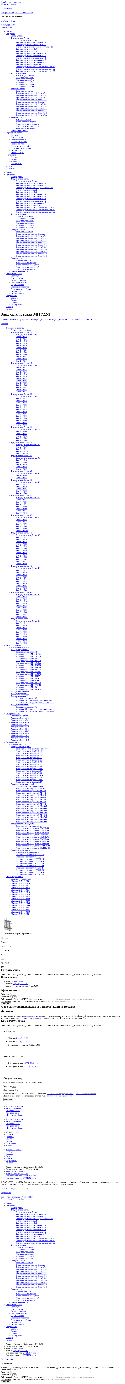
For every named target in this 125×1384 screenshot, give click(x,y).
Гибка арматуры (17, 153)
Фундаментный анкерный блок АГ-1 (31, 100)
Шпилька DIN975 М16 (20, 890)
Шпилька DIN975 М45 (20, 910)
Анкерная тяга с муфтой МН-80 (29, 760)
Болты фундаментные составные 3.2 (31, 56)
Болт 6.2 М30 (21, 610)
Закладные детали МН (25, 78)
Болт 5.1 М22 (21, 544)
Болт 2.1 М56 (21, 420)
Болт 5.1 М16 (21, 539)
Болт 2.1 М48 (21, 418)
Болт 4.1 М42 (21, 491)
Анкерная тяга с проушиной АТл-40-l (31, 806)
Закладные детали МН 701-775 (83, 319)
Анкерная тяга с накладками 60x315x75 (32, 833)
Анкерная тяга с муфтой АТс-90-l (29, 782)
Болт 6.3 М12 (21, 623)
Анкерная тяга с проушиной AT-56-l (31, 793)
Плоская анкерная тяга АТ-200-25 (30, 868)
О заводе (9, 166)
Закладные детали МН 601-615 (28, 678)
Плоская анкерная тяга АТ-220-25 (30, 870)
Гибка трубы (16, 150)
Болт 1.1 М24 (21, 350)
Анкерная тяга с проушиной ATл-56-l (31, 810)
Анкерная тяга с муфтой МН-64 (29, 755)
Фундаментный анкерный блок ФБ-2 (31, 113)
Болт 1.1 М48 (21, 359)
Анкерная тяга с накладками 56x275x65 (32, 830)
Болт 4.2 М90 (21, 509)
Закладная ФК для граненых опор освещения (34, 700)
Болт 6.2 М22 (21, 606)
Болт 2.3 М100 (22, 447)
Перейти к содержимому (11, 2)
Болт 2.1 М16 (21, 401)
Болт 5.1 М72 (21, 561)
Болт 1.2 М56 (21, 392)
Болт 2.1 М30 (21, 412)
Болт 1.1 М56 (21, 361)
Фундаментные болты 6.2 (21, 592)
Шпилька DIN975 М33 (20, 901)
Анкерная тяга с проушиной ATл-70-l (31, 817)
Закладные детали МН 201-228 (28, 656)
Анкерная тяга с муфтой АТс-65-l (29, 775)
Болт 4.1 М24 (21, 484)
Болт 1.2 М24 (21, 381)
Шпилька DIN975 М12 (20, 885)
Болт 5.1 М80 (21, 564)
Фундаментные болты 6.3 (21, 619)
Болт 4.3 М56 (21, 520)
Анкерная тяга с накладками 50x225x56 (32, 828)
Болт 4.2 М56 (21, 500)
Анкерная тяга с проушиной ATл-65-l (31, 815)
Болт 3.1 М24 (21, 460)
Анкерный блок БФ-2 (20, 731)
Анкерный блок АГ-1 (20, 725)
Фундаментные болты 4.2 (21, 495)
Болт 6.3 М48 (21, 643)
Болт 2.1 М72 (21, 425)
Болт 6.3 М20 (21, 630)
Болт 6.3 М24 (21, 634)
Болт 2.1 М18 (21, 403)
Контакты (10, 168)
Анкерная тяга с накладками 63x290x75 (32, 835)
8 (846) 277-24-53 (8, 25)
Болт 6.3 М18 (21, 628)
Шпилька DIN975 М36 (20, 903)
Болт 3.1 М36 (21, 464)
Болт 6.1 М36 (21, 586)
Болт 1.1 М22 (21, 348)
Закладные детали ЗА (25, 82)
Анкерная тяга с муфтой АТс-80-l (29, 780)
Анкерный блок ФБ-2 (20, 738)
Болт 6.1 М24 (21, 581)
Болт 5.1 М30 (21, 548)
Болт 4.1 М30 (21, 486)
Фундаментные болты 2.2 (21, 427)
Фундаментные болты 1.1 (21, 332)
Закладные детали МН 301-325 (28, 658)
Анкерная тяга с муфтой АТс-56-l (29, 771)
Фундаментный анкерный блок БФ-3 (31, 109)
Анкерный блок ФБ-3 (20, 740)
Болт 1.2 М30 (21, 383)
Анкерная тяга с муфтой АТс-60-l (29, 773)
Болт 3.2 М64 (21, 478)
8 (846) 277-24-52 (8, 21)
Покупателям (11, 155)
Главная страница (8, 319)
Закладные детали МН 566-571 (28, 676)
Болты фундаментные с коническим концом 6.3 (35, 71)
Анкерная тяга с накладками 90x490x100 (33, 848)
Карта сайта (6, 1193)
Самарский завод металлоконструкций (17, 13)
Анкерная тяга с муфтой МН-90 (29, 762)
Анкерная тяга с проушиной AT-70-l (31, 799)
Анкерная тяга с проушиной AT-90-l (31, 804)
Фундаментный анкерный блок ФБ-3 (31, 115)
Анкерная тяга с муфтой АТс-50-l (29, 769)
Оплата (14, 159)
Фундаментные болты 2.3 (21, 442)
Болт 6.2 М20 (21, 603)
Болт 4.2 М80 (21, 506)
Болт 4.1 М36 (21, 489)
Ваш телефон (6, 997)
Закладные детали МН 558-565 (28, 674)
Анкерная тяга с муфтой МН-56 (29, 753)
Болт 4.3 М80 (21, 526)
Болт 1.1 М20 (21, 345)
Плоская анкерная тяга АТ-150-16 (30, 859)
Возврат (14, 161)
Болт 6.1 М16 (21, 572)
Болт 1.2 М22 (21, 378)
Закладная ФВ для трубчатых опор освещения (35, 711)
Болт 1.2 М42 (21, 387)
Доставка (14, 157)
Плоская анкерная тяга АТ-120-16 (30, 857)
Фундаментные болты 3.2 (21, 471)
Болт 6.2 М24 (21, 608)
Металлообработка (13, 1132)
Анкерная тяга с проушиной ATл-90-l (31, 822)
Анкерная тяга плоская (25, 128)
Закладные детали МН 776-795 (28, 685)
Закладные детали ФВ (25, 86)
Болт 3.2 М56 (21, 475)
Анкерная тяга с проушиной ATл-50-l (31, 808)
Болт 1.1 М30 (21, 352)
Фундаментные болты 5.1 (21, 533)
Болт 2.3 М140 (22, 453)
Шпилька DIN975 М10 (20, 883)
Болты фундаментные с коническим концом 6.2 (35, 69)
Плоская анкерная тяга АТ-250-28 (30, 872)
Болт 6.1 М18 (21, 575)
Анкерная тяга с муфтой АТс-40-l (29, 766)
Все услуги (15, 135)
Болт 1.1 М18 (21, 343)
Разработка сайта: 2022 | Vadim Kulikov (17, 1197)
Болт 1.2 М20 (21, 376)
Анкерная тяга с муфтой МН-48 (29, 751)
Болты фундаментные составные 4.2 (31, 60)
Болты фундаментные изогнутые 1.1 (31, 42)
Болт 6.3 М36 (21, 639)
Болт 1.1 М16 (21, 341)
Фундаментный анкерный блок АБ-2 (31, 95)
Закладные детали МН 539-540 (28, 667)
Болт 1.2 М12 (21, 367)
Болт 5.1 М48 (21, 555)
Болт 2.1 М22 (21, 407)
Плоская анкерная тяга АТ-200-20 (30, 866)
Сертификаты (16, 164)
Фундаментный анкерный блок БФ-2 (31, 106)
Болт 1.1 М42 (21, 356)
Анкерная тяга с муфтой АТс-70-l (29, 777)
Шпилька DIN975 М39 (20, 905)
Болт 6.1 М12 (21, 570)
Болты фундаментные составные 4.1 (31, 58)
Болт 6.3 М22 (21, 632)
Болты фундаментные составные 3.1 (31, 53)
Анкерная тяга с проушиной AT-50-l (31, 791)
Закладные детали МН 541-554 (28, 669)
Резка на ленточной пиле (21, 148)
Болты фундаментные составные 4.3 (31, 62)
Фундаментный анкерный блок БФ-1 (31, 104)
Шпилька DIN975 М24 (20, 896)
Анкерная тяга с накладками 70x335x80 (32, 839)
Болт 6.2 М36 (21, 612)
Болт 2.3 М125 (22, 451)
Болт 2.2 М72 (21, 436)
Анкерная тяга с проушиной (27, 126)
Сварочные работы (19, 142)
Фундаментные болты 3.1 (21, 456)
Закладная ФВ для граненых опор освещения (34, 709)
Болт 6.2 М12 (21, 597)
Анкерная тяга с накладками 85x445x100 (33, 846)
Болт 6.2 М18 (21, 601)
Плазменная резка (18, 139)
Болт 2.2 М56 (21, 431)
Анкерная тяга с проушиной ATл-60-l (31, 813)
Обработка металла (14, 133)
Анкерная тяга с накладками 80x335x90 (32, 844)
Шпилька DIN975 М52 (20, 914)
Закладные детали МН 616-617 (28, 680)
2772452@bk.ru (31, 1066)
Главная (9, 31)
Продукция (10, 34)
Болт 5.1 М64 (21, 559)
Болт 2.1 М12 (21, 398)
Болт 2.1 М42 (21, 416)
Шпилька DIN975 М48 (20, 912)
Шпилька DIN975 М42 (20, 907)
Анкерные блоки (18, 89)
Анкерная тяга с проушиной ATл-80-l (31, 819)
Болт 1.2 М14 (21, 370)
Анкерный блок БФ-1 (20, 729)
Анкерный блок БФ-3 (20, 733)
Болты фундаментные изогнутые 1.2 (31, 45)
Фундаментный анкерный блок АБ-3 (31, 97)
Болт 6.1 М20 (21, 577)
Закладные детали (18, 73)
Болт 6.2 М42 (21, 614)
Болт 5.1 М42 (21, 553)
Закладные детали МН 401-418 (28, 661)
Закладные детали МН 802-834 (28, 689)
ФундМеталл (6, 8)
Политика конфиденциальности (14, 1188)
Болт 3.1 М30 (21, 462)
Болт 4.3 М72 (21, 524)
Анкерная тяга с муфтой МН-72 (29, 758)
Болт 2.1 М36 (21, 414)
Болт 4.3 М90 (21, 528)
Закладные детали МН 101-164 (28, 654)
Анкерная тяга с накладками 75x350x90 (32, 841)
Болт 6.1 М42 (21, 588)
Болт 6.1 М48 (21, 590)
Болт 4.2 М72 (21, 504)
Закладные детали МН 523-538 (28, 665)
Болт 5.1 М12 (21, 537)
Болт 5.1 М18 (21, 542)
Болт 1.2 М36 (21, 385)
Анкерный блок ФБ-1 (20, 736)
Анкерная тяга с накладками (27, 124)
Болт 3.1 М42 (21, 467)
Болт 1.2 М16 (21, 372)
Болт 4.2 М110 (21, 511)
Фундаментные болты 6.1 (21, 566)
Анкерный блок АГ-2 (20, 727)
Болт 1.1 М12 (21, 337)
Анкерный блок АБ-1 (20, 718)
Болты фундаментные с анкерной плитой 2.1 (34, 47)
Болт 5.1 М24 (21, 546)
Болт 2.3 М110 (21, 449)
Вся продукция (17, 36)
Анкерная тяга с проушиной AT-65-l (31, 797)
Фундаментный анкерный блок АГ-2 (31, 102)
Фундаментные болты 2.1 (21, 394)
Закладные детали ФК (25, 84)
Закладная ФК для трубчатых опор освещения (35, 702)
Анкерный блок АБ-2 (20, 720)
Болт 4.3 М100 (22, 531)
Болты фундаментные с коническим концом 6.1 (35, 67)
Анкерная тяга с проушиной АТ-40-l (31, 788)
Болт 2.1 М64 (21, 423)
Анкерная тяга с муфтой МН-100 (29, 764)
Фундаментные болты (20, 38)
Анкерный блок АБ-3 (20, 722)
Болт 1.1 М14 (21, 339)
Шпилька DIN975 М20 (20, 894)
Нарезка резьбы (17, 144)
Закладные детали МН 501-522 (28, 663)
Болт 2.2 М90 (21, 440)
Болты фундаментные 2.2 (26, 49)
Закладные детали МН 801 (27, 687)
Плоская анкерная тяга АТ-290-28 (30, 874)
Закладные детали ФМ (25, 80)
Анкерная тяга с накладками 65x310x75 (32, 837)
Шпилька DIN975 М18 (20, 892)
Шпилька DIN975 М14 (20, 888)
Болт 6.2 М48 (21, 617)
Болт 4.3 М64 (21, 522)
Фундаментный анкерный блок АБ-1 (31, 93)
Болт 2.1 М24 (21, 409)
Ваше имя (5, 994)
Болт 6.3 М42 (21, 641)
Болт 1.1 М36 (21, 354)
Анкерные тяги (17, 117)
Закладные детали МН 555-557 (28, 672)
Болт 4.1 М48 (21, 493)
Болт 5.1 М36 (21, 550)
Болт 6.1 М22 (21, 579)
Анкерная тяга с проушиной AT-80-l (31, 802)
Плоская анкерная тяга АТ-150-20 (30, 861)
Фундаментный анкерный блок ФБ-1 (31, 111)
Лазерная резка (17, 137)
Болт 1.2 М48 (21, 390)
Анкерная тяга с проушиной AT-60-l (31, 795)
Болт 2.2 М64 (21, 434)
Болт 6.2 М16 (21, 599)
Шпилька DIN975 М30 (20, 899)
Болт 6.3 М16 (21, 625)
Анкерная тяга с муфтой (26, 122)
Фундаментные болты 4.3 (21, 515)
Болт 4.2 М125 (22, 513)
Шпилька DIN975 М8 (20, 881)
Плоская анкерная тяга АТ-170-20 (30, 863)
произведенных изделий (32, 1016)
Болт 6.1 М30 (21, 583)
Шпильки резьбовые (19, 131)
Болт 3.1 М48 (21, 469)
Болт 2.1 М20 (21, 405)
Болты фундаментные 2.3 (26, 51)
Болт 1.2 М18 (21, 374)
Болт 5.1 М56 (21, 557)
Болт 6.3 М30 (21, 636)
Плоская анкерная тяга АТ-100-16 (30, 855)
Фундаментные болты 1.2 (21, 363)
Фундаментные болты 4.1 (21, 480)
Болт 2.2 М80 (21, 438)
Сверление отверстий (20, 146)
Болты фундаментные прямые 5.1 (30, 64)
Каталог (4, 324)
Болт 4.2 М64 (21, 502)
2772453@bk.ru (31, 1063)
